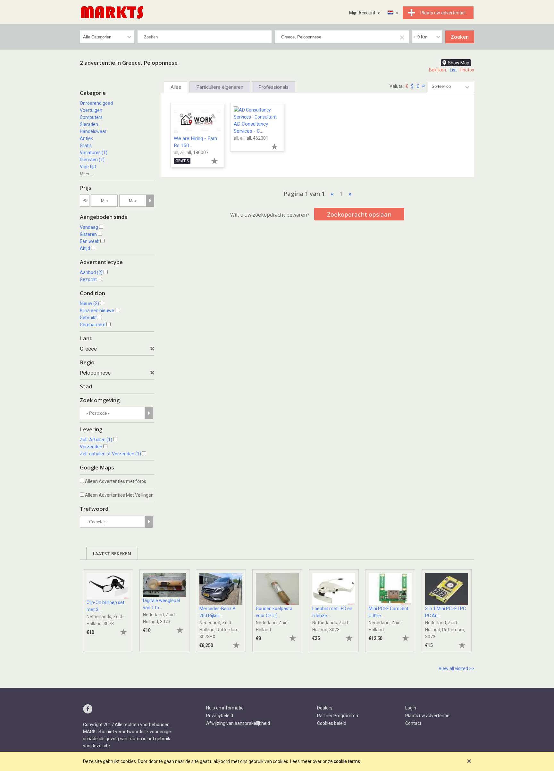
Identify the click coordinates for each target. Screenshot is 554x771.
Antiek (86, 138)
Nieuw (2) (89, 303)
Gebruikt (88, 317)
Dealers (324, 707)
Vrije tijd (88, 166)
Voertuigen (91, 110)
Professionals (273, 87)
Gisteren (88, 234)
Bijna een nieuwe (97, 310)
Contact (413, 723)
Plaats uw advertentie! (427, 715)
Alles (176, 87)
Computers (91, 117)
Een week (89, 241)
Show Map (458, 62)
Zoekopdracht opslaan (359, 214)
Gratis (86, 145)
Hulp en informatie (225, 707)
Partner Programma (337, 715)
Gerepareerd (92, 324)
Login (410, 707)
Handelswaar (93, 131)
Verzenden (91, 446)
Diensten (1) (92, 159)
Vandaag (89, 227)
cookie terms (347, 761)
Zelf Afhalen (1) (96, 439)
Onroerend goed (96, 103)
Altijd (85, 248)
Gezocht (88, 279)
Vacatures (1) (93, 152)
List (453, 69)
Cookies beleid (331, 723)
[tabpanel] (108, 607)
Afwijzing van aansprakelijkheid (238, 723)
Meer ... (86, 173)
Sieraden (89, 124)
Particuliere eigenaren (219, 87)
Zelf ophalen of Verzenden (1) (110, 453)
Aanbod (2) (91, 272)
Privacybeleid (219, 715)
